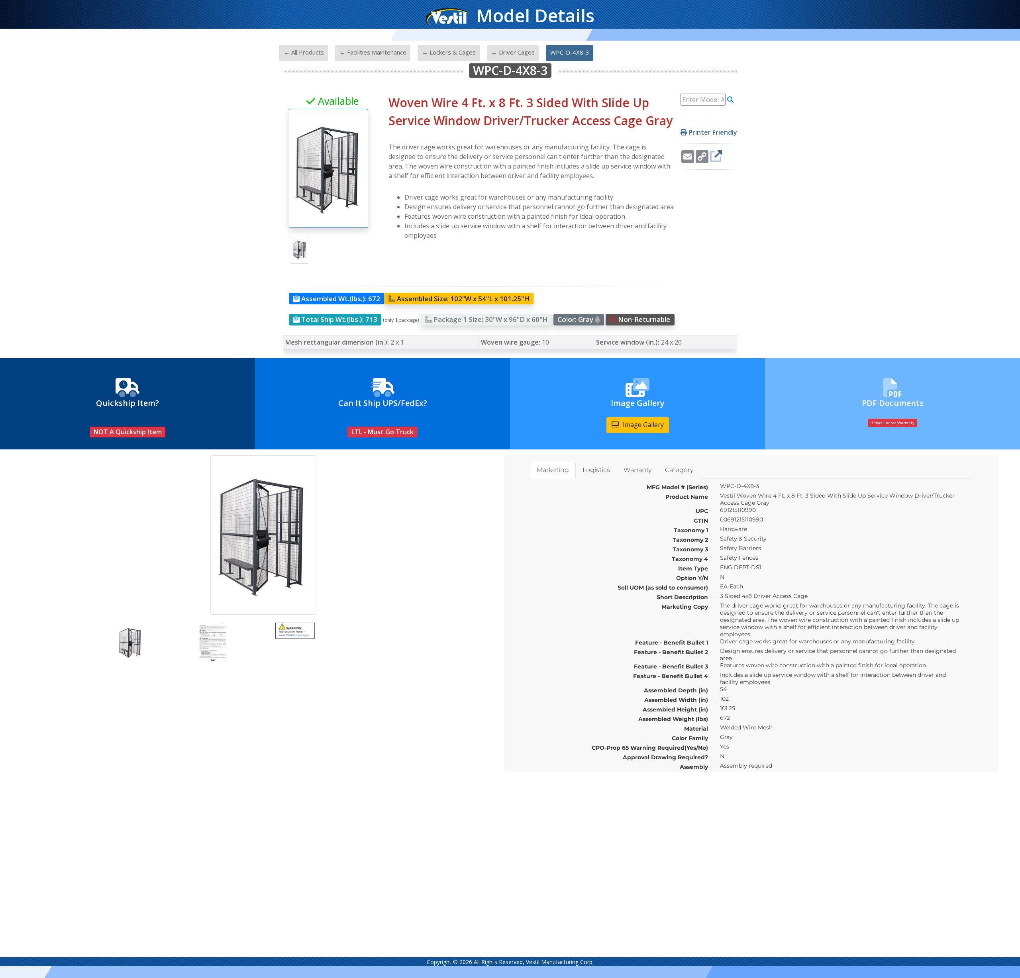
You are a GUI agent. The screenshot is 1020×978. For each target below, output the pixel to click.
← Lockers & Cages (449, 52)
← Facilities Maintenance (372, 52)
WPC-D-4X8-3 (569, 52)
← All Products (304, 52)
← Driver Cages (513, 52)
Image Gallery (642, 424)
